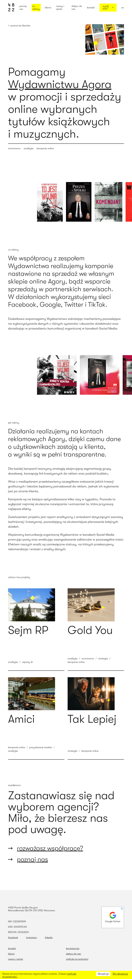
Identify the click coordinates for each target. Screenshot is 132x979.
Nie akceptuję (120, 973)
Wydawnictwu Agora (59, 84)
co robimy (36, 7)
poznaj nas (22, 7)
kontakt (91, 7)
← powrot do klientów (19, 25)
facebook (13, 937)
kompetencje (72, 948)
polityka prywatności (77, 959)
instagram (31, 937)
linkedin (49, 937)
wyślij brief (105, 7)
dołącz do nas (76, 7)
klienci (48, 7)
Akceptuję (103, 973)
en (122, 7)
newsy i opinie (60, 7)
